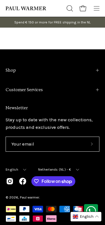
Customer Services (24, 89)
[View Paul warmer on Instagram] (10, 181)
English (12, 169)
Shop (11, 70)
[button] (69, 8)
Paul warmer (29, 197)
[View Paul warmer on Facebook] (22, 181)
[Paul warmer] (27, 8)
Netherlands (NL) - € (54, 169)
